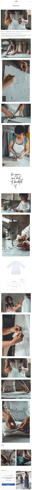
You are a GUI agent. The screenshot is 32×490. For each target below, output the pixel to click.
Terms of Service (3, 470)
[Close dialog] (30, 472)
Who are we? (19, 470)
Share (3, 445)
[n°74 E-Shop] (16, 1)
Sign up (8, 484)
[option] (24, 489)
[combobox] (21, 489)
